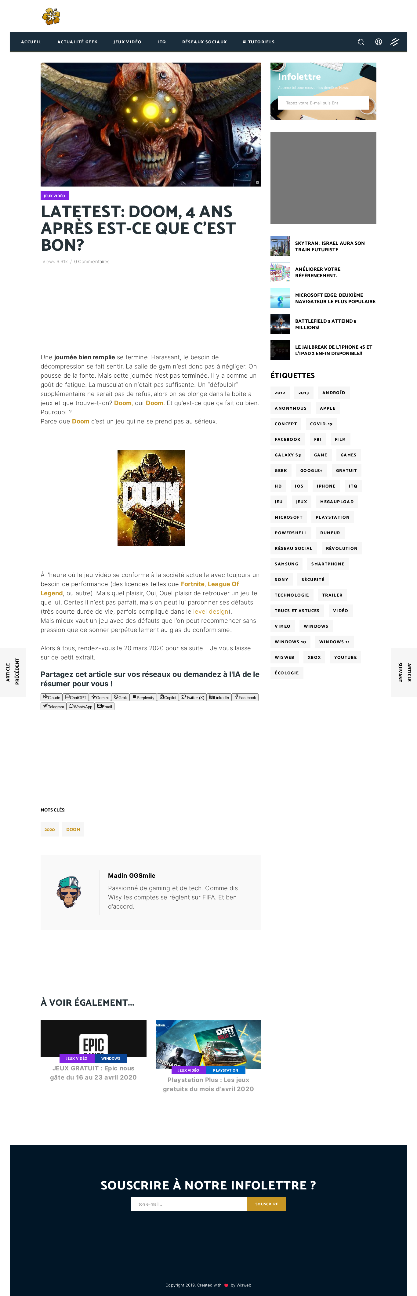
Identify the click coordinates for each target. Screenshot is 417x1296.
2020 (50, 829)
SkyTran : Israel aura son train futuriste (330, 246)
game (321, 455)
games (349, 455)
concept (286, 424)
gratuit (346, 470)
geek (281, 470)
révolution (342, 548)
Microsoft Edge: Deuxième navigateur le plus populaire (335, 298)
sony (281, 579)
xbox (314, 657)
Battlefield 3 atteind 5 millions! (325, 324)
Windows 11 (334, 642)
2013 (304, 393)
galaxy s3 (288, 455)
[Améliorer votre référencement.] (280, 272)
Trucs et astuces (297, 611)
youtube (345, 657)
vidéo (341, 611)
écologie (287, 673)
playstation (333, 517)
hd (278, 486)
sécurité (313, 579)
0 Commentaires (92, 261)
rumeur (330, 533)
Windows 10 (290, 642)
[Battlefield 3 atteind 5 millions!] (280, 324)
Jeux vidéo (54, 196)
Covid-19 (321, 424)
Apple (327, 408)
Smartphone (328, 564)
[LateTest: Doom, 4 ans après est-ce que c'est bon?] (73, 892)
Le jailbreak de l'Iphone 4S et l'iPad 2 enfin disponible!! (333, 350)
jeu (279, 502)
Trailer (332, 595)
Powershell (291, 533)
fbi (318, 439)
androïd (334, 393)
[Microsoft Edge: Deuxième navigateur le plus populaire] (280, 298)
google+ (311, 470)
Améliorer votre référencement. (317, 272)
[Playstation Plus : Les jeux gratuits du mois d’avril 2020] (209, 1061)
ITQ (353, 486)
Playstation (225, 1070)
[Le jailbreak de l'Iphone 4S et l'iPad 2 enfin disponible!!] (280, 350)
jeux (301, 502)
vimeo (283, 626)
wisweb (284, 657)
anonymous (291, 408)
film (340, 439)
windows (316, 626)
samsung (286, 564)
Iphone (326, 486)
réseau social (294, 548)
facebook (288, 439)
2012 (280, 393)
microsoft (289, 517)
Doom (154, 403)
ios (299, 486)
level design (210, 611)
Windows (110, 1059)
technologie (292, 595)
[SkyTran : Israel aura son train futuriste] (280, 246)
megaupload (337, 502)
